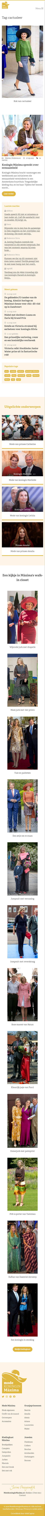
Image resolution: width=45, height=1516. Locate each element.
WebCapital (29, 1513)
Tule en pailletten (22, 773)
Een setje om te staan (22, 836)
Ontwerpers (7, 1417)
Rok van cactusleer (22, 101)
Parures (27, 1460)
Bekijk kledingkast (22, 1349)
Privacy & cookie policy (33, 1509)
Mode (29, 375)
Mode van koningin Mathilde (22, 480)
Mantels (5, 1463)
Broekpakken (7, 1445)
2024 (6, 371)
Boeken (29, 1493)
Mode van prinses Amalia (22, 551)
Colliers (27, 1445)
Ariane (27, 1421)
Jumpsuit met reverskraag (22, 961)
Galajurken (6, 1452)
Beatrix (27, 1410)
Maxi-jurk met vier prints (22, 710)
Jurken (5, 1459)
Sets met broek (8, 1467)
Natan (7, 380)
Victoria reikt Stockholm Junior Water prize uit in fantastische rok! (21, 351)
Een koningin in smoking (22, 1340)
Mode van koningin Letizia (22, 515)
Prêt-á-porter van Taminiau (23, 1214)
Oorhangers (29, 1457)
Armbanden (29, 1453)
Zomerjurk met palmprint (22, 1151)
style (18, 380)
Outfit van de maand (10, 1414)
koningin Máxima (32, 371)
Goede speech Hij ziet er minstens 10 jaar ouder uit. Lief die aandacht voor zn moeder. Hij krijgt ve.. (22, 217)
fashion (20, 371)
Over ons (36, 1493)
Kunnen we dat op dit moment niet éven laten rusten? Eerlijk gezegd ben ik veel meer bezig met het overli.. (21, 261)
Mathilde (21, 375)
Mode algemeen (8, 1410)
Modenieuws (16, 158)
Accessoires (6, 1421)
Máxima (8, 158)
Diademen (28, 1442)
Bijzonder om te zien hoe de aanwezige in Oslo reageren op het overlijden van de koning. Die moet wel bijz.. (22, 231)
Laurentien (29, 1425)
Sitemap (19, 1509)
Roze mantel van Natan (23, 1024)
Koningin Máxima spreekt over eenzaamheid (20, 166)
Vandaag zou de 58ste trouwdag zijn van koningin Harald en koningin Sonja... (21, 275)
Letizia (7, 375)
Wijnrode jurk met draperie (22, 647)
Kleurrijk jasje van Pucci (22, 1087)
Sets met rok (7, 1471)
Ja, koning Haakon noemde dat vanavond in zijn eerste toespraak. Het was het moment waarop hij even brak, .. (22, 246)
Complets (6, 1448)
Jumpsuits (6, 1456)
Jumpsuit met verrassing (22, 898)
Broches (27, 1449)
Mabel (26, 1429)
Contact (22, 1495)
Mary (14, 375)
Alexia (27, 1417)
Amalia (13, 371)
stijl (13, 380)
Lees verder (9, 194)
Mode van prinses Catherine (22, 444)
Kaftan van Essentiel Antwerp (22, 1277)
